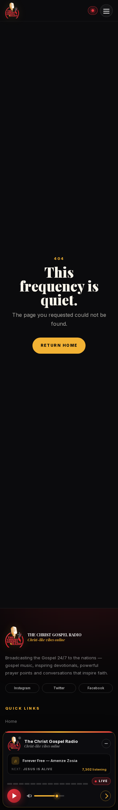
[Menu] (106, 10)
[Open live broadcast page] (105, 796)
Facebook (96, 688)
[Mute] (27, 795)
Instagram (22, 688)
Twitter (59, 688)
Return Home (59, 345)
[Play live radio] (14, 796)
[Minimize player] (106, 743)
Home (11, 721)
